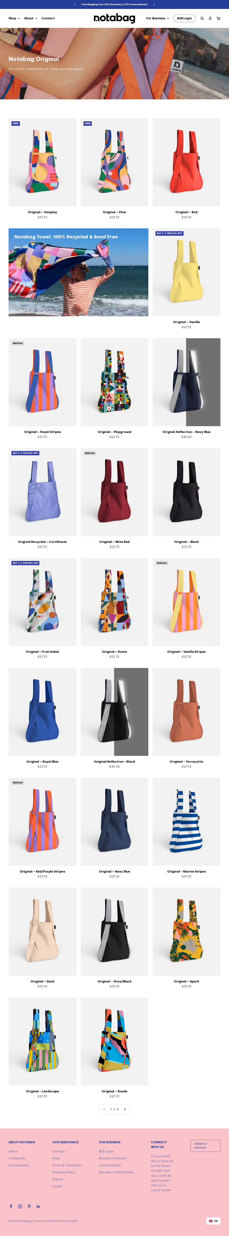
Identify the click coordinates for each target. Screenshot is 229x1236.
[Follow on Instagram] (20, 1206)
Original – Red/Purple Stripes (42, 871)
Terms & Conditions (67, 1165)
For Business (155, 18)
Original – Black (186, 542)
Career (57, 1186)
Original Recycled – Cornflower (42, 542)
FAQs (56, 1158)
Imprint (57, 1179)
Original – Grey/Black (114, 981)
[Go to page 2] (124, 1109)
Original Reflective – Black (114, 761)
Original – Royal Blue (42, 761)
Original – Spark (186, 981)
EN (216, 1221)
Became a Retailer (113, 1158)
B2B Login (184, 18)
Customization (110, 1165)
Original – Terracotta (186, 761)
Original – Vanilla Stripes (186, 651)
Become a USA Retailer (116, 1172)
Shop (12, 18)
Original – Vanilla (186, 322)
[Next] (154, 4)
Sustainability (19, 1165)
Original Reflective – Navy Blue (186, 432)
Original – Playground (114, 432)
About (29, 18)
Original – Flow (114, 212)
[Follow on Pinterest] (29, 1206)
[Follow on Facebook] (11, 1206)
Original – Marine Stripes (186, 871)
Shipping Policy (63, 1172)
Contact (48, 18)
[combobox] (213, 1221)
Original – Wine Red (114, 542)
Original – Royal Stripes (42, 432)
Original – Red (186, 212)
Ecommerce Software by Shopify (55, 1221)
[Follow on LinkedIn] (38, 1206)
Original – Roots (114, 651)
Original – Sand (42, 981)
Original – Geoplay (42, 212)
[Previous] (74, 4)
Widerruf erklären (201, 1145)
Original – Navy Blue (114, 871)
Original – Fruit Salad (42, 651)
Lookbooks (17, 1158)
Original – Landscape (42, 1091)
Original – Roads (114, 1091)
